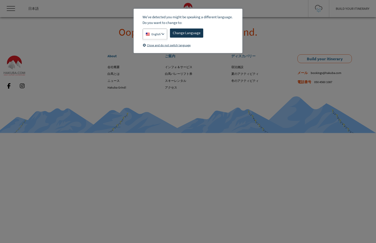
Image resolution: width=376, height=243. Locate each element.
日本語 (33, 8)
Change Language (186, 32)
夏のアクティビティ (245, 74)
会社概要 (113, 67)
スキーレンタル (175, 81)
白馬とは (113, 74)
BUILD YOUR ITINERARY (352, 8)
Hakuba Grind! (116, 87)
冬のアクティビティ (245, 81)
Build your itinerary (325, 58)
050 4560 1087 (323, 82)
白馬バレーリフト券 (178, 74)
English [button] (156, 34)
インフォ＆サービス (178, 67)
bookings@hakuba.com (326, 73)
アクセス (171, 87)
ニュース (113, 81)
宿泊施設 (237, 67)
